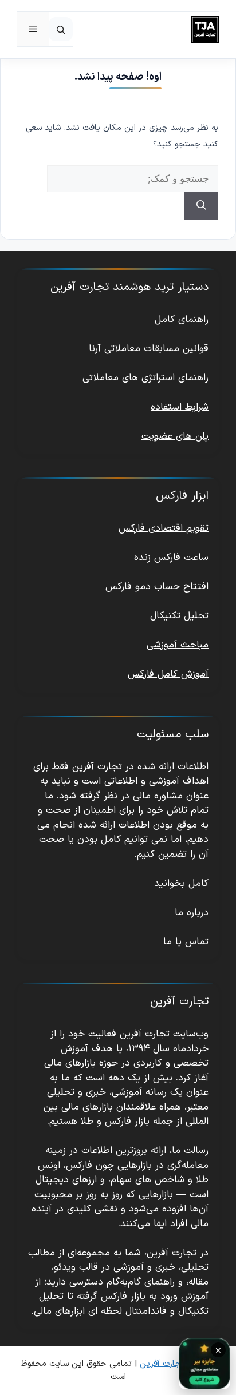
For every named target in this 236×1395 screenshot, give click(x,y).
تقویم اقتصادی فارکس (164, 528)
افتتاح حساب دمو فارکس (157, 586)
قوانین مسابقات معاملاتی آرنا (149, 348)
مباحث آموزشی (178, 645)
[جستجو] (201, 206)
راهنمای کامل (182, 319)
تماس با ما (186, 942)
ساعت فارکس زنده (171, 557)
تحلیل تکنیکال (179, 616)
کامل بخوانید (181, 883)
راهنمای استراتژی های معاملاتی (145, 378)
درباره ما (192, 912)
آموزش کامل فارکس (168, 674)
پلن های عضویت (175, 436)
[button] (61, 29)
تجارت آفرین (162, 1363)
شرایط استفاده (180, 407)
